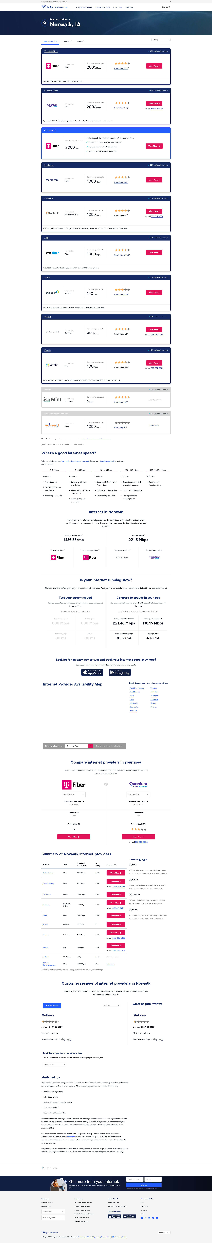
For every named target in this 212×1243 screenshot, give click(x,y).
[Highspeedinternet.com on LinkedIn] (157, 1218)
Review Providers (103, 7)
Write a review (52, 1005)
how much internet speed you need (75, 461)
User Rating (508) (121, 182)
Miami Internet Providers (82, 1217)
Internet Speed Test (113, 1202)
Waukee (153, 688)
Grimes (153, 703)
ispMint (47, 390)
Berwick (153, 707)
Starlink (47, 317)
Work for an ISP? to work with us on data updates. (62, 444)
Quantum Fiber (51, 91)
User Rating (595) (121, 68)
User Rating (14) (120, 402)
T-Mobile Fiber (51, 51)
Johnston (154, 692)
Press (142, 1214)
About (142, 1202)
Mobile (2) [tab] (81, 41)
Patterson (154, 696)
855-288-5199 (157, 335)
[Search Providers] (63, 1211)
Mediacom (49, 165)
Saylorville (154, 699)
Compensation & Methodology (87, 1237)
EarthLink (48, 198)
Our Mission (144, 1206)
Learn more (154, 425)
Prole (132, 696)
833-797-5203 (157, 368)
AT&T (47, 238)
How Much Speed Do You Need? (117, 1206)
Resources (117, 7)
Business (129, 7)
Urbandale (134, 703)
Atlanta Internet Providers (82, 1221)
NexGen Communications (56, 413)
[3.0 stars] (49, 1022)
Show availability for (54, 746)
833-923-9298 (157, 108)
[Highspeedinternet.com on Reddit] (153, 1218)
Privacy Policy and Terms (104, 1237)
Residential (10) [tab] (50, 41)
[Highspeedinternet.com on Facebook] (142, 1218)
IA (48, 1168)
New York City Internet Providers (84, 1214)
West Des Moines (137, 688)
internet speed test (106, 461)
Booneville (134, 707)
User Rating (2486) (121, 255)
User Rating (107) (121, 108)
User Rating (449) (121, 294)
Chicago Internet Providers (82, 1206)
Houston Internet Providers (82, 1210)
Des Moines (134, 692)
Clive (132, 699)
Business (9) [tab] (67, 41)
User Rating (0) (120, 428)
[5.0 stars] (55, 1022)
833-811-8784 (157, 216)
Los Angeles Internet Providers (83, 1202)
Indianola (133, 711)
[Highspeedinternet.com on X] (146, 1218)
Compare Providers (84, 7)
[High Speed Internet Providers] (54, 7)
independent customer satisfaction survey (96, 439)
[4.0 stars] (52, 1022)
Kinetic (47, 350)
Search (165, 7)
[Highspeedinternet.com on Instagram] (149, 1218)
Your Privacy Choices (121, 1237)
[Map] (84, 718)
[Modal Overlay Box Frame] (106, 1183)
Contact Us (144, 1210)
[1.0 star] (43, 1022)
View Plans (152, 66)
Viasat (47, 277)
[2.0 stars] (46, 1022)
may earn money (48, 1)
